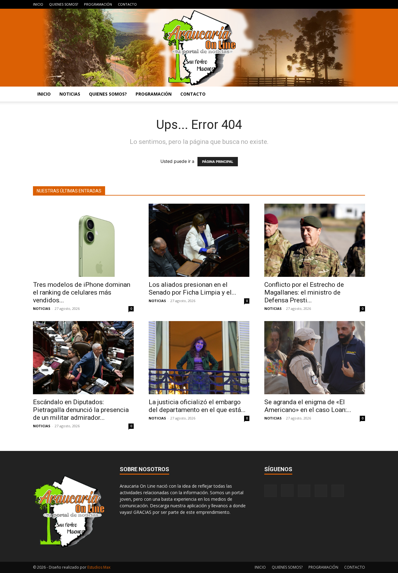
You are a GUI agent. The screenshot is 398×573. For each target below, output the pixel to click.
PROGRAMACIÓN (98, 4)
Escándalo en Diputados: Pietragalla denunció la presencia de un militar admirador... (81, 409)
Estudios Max (98, 567)
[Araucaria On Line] (199, 48)
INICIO (38, 4)
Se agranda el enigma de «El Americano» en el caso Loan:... (307, 406)
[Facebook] (319, 4)
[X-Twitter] (350, 4)
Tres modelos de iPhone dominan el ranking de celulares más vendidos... (81, 292)
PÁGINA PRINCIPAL (217, 161)
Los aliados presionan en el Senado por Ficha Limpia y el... (192, 288)
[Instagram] (329, 4)
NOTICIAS (69, 94)
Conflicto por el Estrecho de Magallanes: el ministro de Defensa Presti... (304, 292)
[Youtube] (360, 4)
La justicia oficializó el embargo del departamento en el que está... (197, 406)
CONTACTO (127, 4)
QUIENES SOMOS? (63, 4)
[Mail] (340, 4)
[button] (357, 94)
